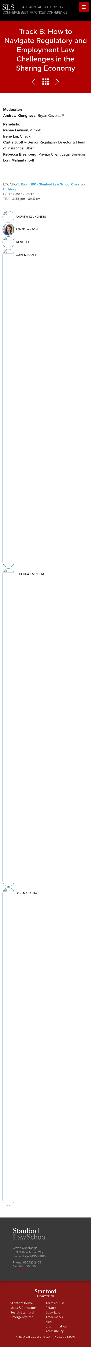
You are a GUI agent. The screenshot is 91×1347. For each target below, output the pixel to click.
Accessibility (54, 1331)
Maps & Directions (23, 1307)
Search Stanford (22, 1312)
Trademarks (54, 1317)
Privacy (51, 1307)
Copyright (53, 1312)
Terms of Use (55, 1303)
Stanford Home (21, 1303)
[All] (45, 83)
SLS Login (19, 1270)
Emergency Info (21, 1317)
